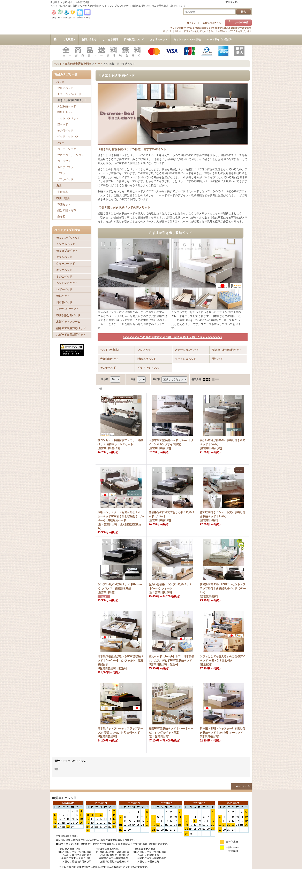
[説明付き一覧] (216, 379)
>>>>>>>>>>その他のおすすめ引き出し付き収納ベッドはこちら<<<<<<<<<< (172, 337)
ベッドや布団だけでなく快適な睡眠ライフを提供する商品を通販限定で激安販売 (210, 28)
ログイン (191, 23)
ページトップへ (243, 786)
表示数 (105, 379)
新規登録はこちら (212, 23)
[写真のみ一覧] (207, 379)
